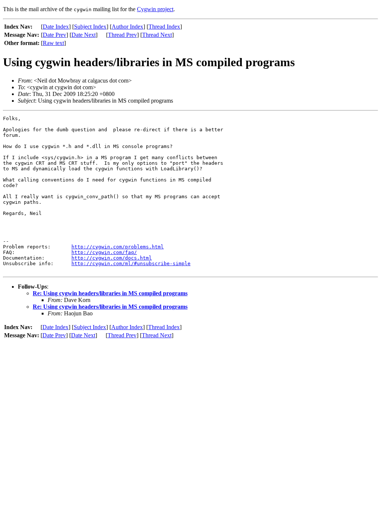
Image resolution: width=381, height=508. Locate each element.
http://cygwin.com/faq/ (104, 252)
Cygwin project (155, 9)
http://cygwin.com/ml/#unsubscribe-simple (130, 263)
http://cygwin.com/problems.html (117, 247)
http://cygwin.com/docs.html (111, 258)
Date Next (83, 35)
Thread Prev (122, 35)
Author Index (127, 26)
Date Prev (54, 35)
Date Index (56, 26)
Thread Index (164, 26)
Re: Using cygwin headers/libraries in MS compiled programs (110, 293)
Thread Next (157, 35)
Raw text (53, 43)
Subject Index (90, 26)
